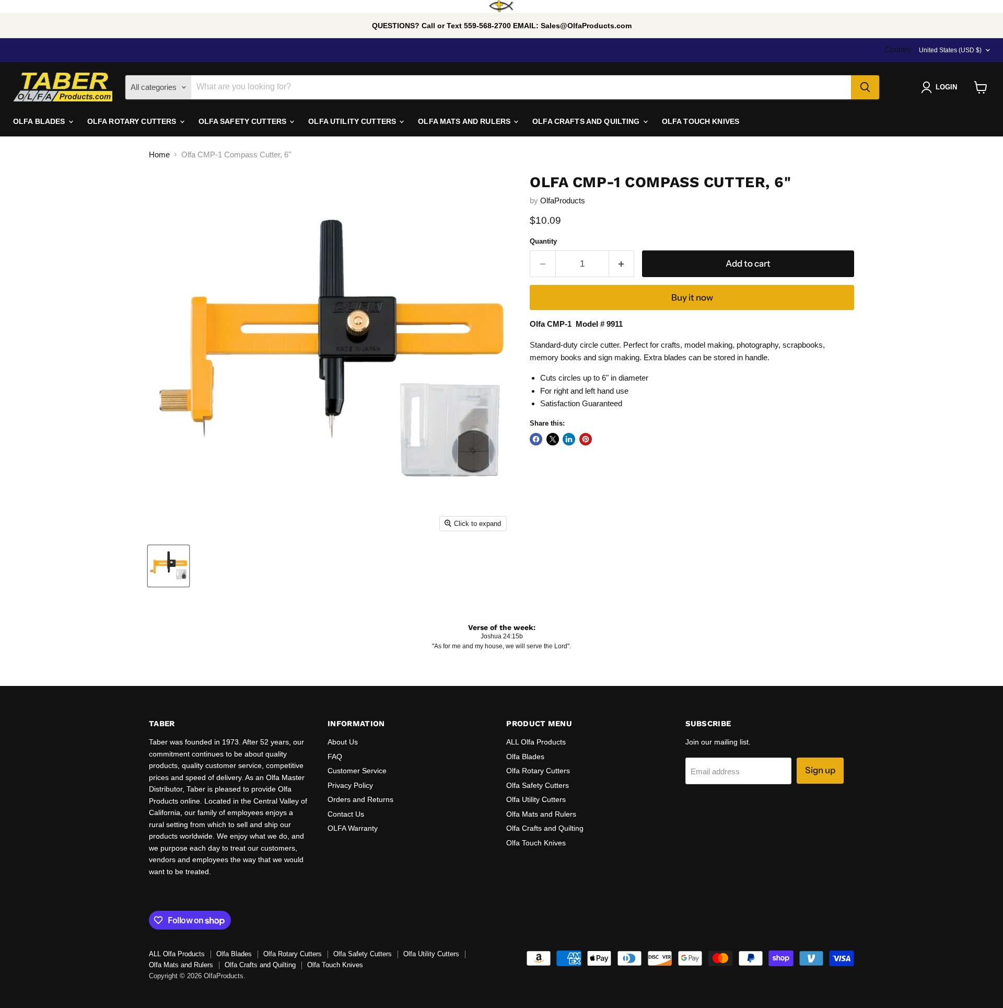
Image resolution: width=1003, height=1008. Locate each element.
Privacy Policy (350, 785)
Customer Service (357, 770)
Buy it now (692, 297)
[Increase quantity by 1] (622, 263)
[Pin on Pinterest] (585, 439)
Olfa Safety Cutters (537, 785)
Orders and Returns (360, 799)
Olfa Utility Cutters (536, 799)
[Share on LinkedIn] (569, 439)
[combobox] (521, 87)
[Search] (865, 87)
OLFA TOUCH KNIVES (700, 121)
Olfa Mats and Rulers (541, 814)
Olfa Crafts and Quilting (545, 828)
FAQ (335, 756)
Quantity (543, 241)
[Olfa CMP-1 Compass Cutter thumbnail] (168, 566)
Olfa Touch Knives (536, 843)
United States (950, 50)
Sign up (820, 770)
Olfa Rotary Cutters (538, 770)
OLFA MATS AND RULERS (465, 121)
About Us (343, 742)
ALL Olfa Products (536, 742)
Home (159, 154)
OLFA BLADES (40, 121)
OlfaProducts (562, 200)
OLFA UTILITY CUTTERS (353, 121)
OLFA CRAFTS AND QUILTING (587, 121)
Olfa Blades (525, 756)
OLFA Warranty (353, 828)
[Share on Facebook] (536, 439)
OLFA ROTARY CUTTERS (133, 121)
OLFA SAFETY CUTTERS (244, 121)
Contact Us (346, 814)
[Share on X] (552, 439)
